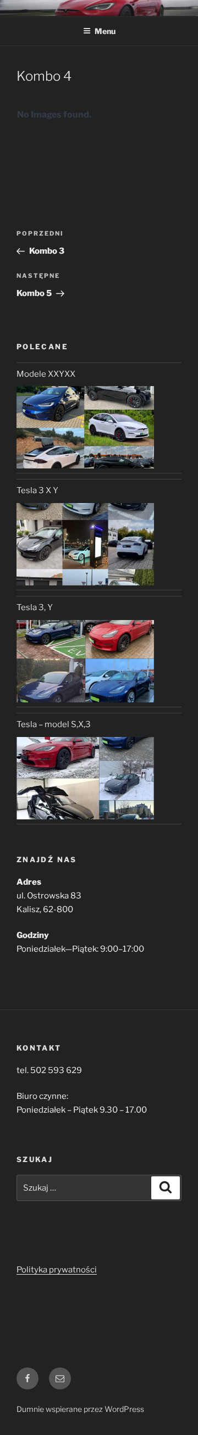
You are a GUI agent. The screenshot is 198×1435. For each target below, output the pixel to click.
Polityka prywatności (56, 1270)
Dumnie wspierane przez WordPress (80, 1409)
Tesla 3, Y (34, 607)
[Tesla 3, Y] (85, 661)
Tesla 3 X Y (37, 490)
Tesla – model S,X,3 (53, 724)
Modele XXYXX (45, 374)
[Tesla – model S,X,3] (85, 778)
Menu (105, 31)
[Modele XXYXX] (85, 427)
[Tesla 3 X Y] (85, 544)
